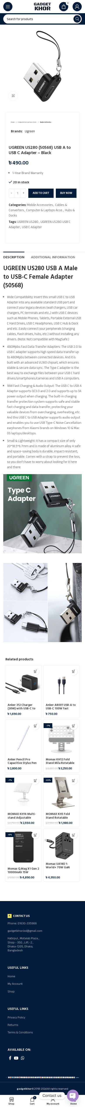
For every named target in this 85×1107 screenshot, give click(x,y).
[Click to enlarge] (13, 95)
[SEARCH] (77, 19)
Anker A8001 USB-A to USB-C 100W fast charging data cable (61, 708)
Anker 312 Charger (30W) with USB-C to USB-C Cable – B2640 (22, 708)
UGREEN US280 (27, 222)
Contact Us (21, 916)
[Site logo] (42, 6)
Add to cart (41, 193)
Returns (13, 1025)
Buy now (66, 193)
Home (13, 122)
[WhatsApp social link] (23, 1058)
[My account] (77, 6)
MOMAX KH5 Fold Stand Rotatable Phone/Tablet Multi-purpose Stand (59, 819)
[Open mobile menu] (8, 6)
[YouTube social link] (16, 1058)
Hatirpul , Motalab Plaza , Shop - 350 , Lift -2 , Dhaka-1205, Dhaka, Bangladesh (23, 944)
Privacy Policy (16, 1017)
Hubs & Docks (45, 122)
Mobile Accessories (40, 205)
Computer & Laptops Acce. (27, 122)
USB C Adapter (32, 227)
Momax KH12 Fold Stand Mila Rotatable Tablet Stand (60, 763)
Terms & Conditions (20, 1032)
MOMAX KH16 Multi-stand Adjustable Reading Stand (22, 817)
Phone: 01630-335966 (22, 923)
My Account (15, 984)
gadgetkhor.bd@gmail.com (25, 931)
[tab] (13, 257)
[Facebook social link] (10, 1058)
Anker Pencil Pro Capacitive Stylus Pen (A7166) (22, 763)
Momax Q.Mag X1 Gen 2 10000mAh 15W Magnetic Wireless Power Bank (23, 874)
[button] (35, 671)
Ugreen (30, 131)
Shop (11, 991)
